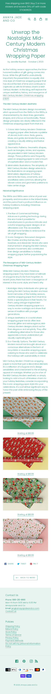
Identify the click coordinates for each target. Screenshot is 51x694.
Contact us (10, 611)
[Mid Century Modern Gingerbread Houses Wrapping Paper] (25, 413)
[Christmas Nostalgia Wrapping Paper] (25, 494)
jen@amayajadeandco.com (25, 608)
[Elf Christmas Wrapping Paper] (25, 454)
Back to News (27, 577)
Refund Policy (11, 629)
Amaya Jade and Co (12, 19)
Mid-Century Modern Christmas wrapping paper (23, 97)
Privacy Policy (11, 637)
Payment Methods (14, 640)
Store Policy (11, 632)
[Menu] (46, 19)
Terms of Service (13, 634)
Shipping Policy (12, 626)
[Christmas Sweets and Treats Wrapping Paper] (25, 535)
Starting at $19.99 (25, 433)
